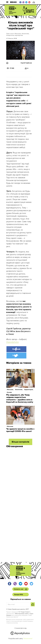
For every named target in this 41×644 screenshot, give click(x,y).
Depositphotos (12, 342)
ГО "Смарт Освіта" (24, 612)
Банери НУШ (18, 594)
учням (10, 392)
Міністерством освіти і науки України (19, 614)
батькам (10, 426)
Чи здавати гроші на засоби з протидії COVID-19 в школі (20, 430)
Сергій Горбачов (26, 63)
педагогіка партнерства (15, 35)
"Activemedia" (28, 639)
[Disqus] (20, 475)
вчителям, (25, 33)
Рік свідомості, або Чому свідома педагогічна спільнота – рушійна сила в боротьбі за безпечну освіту (19, 398)
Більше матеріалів (20, 442)
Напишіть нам (34, 2)
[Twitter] (16, 355)
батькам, (18, 33)
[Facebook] (16, 349)
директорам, (29, 389)
